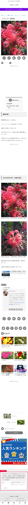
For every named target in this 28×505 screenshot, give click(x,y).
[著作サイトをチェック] (10, 309)
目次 (13, 100)
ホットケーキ (12, 291)
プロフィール (21, 498)
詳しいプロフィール (18, 302)
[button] (24, 58)
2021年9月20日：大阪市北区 (13, 106)
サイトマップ (7, 500)
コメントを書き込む (14, 432)
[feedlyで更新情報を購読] (19, 309)
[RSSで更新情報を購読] (21, 309)
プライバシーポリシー (20, 500)
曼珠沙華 (10, 103)
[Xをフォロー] (12, 309)
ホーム (7, 498)
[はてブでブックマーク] (14, 58)
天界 (9, 140)
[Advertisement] (14, 81)
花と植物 (4, 284)
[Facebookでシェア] (9, 58)
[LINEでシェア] (19, 58)
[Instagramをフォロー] (17, 309)
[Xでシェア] (4, 58)
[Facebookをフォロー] (14, 309)
